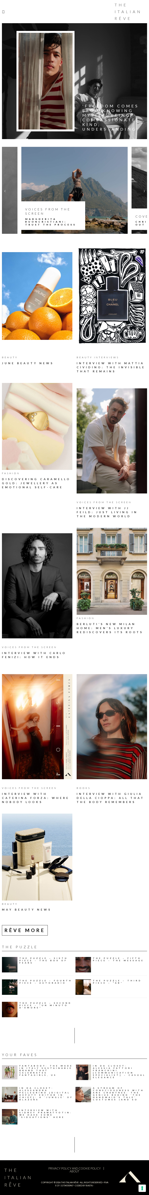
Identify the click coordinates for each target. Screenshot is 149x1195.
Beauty (10, 357)
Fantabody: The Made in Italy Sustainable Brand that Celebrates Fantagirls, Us (46, 1070)
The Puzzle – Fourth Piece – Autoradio (45, 981)
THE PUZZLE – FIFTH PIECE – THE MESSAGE (118, 959)
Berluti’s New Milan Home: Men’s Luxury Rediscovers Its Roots (110, 628)
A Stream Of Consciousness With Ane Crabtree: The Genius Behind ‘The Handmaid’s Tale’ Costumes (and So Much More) (118, 1095)
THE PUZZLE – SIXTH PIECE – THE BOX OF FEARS (43, 960)
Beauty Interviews (98, 357)
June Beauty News (28, 363)
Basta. (89, 1185)
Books (84, 788)
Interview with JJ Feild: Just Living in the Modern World (107, 512)
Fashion (11, 473)
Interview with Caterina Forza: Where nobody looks (35, 798)
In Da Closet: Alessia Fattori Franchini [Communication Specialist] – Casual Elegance (119, 1071)
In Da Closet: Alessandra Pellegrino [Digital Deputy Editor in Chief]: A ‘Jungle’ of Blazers (46, 1094)
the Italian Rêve (70, 1182)
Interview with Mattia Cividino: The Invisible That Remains (111, 367)
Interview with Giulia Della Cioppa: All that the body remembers (110, 798)
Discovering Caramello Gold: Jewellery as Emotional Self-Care (36, 483)
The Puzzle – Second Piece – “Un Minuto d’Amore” (45, 1005)
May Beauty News (26, 909)
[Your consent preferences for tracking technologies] (142, 1188)
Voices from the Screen (104, 502)
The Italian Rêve (128, 12)
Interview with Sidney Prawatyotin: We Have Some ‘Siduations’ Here (45, 1113)
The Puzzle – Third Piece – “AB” (117, 981)
